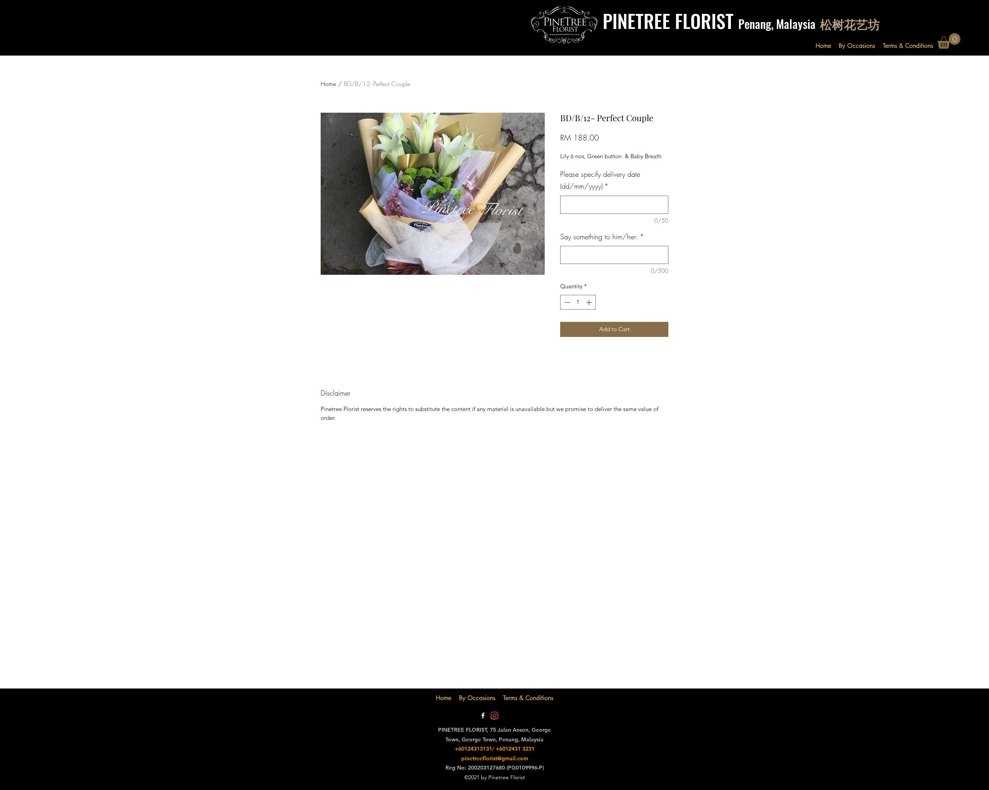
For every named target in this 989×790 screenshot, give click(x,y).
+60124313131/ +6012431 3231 (495, 748)
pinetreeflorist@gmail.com (494, 758)
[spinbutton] (578, 302)
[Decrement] (566, 302)
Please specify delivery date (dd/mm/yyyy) (600, 180)
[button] (948, 41)
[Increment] (590, 302)
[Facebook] (483, 715)
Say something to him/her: (602, 236)
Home (328, 84)
